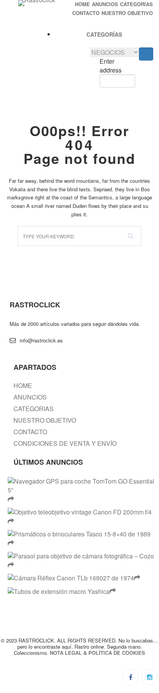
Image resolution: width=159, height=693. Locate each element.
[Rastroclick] (36, 3)
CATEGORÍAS (104, 34)
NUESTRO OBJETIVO (127, 13)
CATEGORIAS (136, 4)
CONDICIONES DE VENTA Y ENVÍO (65, 443)
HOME (82, 4)
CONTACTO (86, 13)
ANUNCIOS (105, 4)
